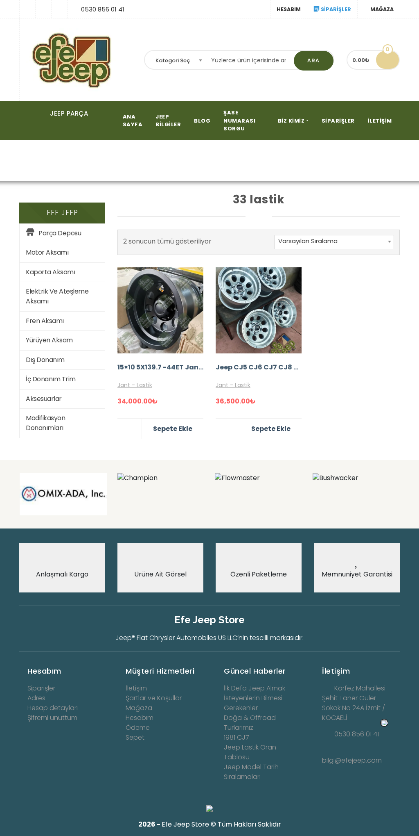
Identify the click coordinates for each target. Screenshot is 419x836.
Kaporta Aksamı (50, 272)
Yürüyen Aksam (49, 340)
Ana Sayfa (64, 161)
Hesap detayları (52, 708)
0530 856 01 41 (356, 734)
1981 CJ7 (236, 737)
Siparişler (338, 121)
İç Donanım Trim (51, 379)
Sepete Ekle (172, 428)
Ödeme (138, 727)
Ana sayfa (133, 121)
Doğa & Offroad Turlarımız (250, 722)
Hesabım (289, 9)
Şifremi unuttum (52, 717)
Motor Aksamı (47, 252)
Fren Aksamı (45, 321)
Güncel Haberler (255, 671)
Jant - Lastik (134, 385)
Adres (36, 698)
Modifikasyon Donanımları (45, 423)
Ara (313, 60)
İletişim (380, 121)
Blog (202, 121)
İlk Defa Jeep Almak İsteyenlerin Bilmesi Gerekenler (254, 698)
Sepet (135, 737)
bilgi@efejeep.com (352, 760)
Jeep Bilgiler (168, 121)
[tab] (62, 669)
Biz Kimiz (291, 121)
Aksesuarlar (44, 398)
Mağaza (103, 161)
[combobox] (175, 61)
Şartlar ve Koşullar (154, 698)
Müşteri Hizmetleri (160, 671)
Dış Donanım (45, 359)
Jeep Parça (69, 113)
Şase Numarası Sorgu (239, 120)
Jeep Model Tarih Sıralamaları (251, 771)
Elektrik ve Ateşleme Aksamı (57, 296)
